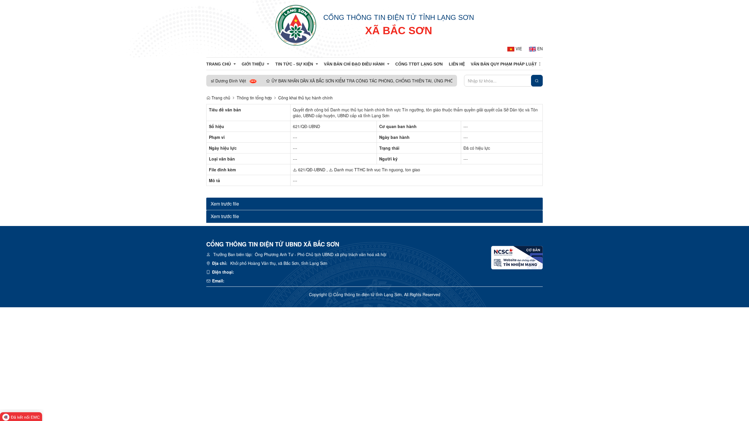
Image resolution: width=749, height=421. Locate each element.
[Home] (295, 25)
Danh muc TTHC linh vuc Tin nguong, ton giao (376, 169)
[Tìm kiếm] (537, 81)
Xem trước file (225, 203)
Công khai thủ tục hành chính (305, 98)
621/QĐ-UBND (311, 169)
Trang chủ (220, 98)
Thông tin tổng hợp (254, 98)
